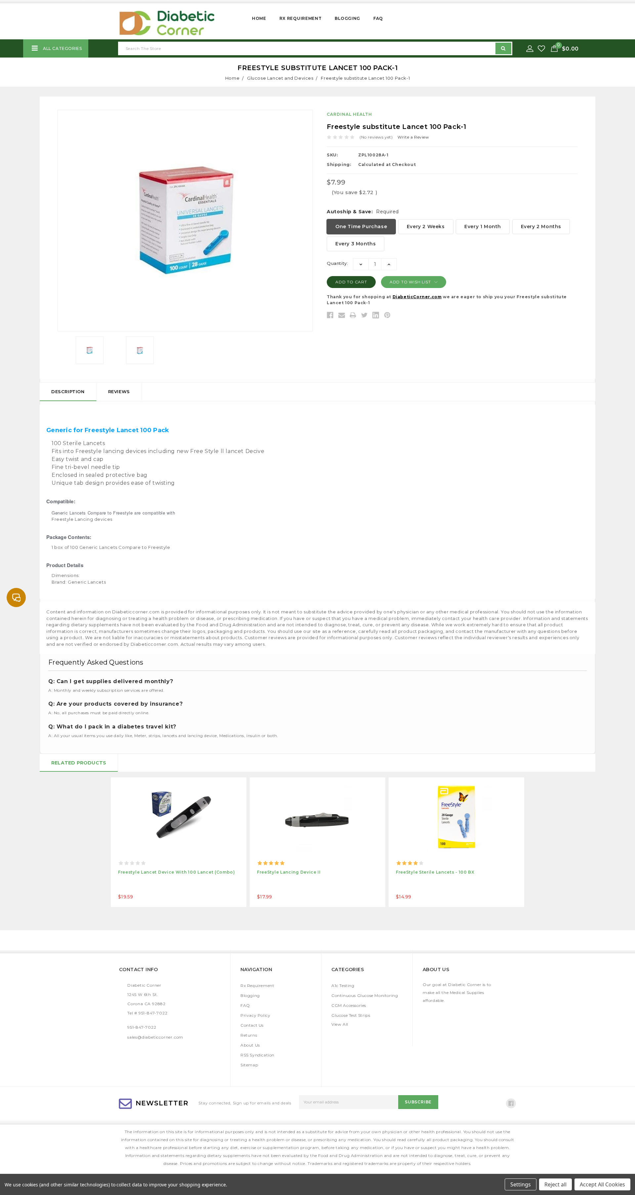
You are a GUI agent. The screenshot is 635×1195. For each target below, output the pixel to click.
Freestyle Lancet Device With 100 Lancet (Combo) (176, 872)
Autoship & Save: (363, 212)
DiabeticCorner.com (417, 296)
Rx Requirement (300, 18)
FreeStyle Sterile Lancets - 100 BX (435, 872)
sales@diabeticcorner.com (155, 1037)
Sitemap (249, 1064)
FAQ (378, 18)
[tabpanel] (178, 842)
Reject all (555, 1184)
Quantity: (337, 263)
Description (68, 391)
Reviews (119, 391)
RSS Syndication (257, 1054)
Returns (248, 1035)
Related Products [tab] (78, 763)
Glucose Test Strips (350, 1015)
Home (259, 18)
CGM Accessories (348, 1005)
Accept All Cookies (602, 1184)
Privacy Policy (255, 1015)
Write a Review (413, 137)
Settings (520, 1184)
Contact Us (252, 1025)
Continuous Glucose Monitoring (364, 995)
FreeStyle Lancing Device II (289, 872)
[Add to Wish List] (542, 48)
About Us (250, 1045)
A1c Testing (343, 985)
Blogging (347, 18)
